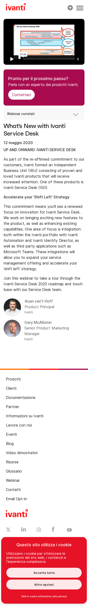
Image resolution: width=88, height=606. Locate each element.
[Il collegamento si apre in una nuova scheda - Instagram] (38, 530)
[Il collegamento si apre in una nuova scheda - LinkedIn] (23, 530)
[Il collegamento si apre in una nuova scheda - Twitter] (8, 530)
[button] (80, 8)
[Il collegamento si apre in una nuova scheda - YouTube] (69, 530)
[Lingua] (69, 8)
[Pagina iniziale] (16, 7)
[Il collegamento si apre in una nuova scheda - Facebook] (53, 530)
